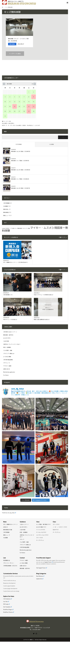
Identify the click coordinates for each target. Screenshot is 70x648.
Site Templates (6, 607)
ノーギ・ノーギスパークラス (60, 527)
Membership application (9, 372)
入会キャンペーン (24, 524)
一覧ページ (61, 237)
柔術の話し (6, 209)
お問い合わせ (6, 369)
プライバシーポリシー (8, 563)
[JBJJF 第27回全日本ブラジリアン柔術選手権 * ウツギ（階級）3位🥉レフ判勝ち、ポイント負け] (18, 414)
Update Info (39, 578)
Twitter (34, 633)
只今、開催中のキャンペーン (10, 524)
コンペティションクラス (42, 535)
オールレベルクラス (41, 532)
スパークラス (39, 537)
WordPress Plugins (7, 609)
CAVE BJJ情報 (18, 144)
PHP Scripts (5, 604)
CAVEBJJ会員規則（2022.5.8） (10, 565)
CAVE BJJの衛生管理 (8, 359)
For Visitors (6, 375)
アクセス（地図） (7, 366)
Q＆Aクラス (56, 529)
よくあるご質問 (7, 356)
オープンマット (40, 540)
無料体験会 (6, 212)
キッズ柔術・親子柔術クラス (43, 524)
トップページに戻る (15, 54)
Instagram (36, 633)
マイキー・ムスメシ (42, 227)
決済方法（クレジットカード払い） (12, 344)
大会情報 (51, 144)
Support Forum (47, 562)
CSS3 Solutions (6, 599)
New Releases (39, 576)
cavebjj (3, 228)
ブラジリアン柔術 (26, 228)
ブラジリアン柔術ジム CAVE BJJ (31, 639)
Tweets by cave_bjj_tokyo (8, 512)
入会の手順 (6, 341)
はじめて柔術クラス (41, 527)
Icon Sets (5, 601)
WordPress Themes (8, 612)
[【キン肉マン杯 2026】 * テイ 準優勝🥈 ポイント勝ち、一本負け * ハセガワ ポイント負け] (51, 447)
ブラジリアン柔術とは (8, 353)
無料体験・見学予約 (8, 335)
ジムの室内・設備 (7, 350)
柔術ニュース (6, 215)
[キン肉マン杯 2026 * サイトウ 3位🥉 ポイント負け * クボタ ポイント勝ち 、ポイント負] (18, 447)
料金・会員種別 (7, 347)
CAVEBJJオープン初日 (9, 228)
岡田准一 (59, 227)
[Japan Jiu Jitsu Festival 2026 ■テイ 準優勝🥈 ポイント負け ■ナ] (18, 481)
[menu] (67, 2)
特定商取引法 (6, 560)
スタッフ (22, 539)
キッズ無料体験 (18, 228)
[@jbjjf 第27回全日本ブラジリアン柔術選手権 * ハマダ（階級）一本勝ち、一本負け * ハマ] (51, 414)
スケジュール (6, 362)
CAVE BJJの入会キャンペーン (10, 332)
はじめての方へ (7, 338)
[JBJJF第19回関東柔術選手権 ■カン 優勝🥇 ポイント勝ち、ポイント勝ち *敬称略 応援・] (51, 481)
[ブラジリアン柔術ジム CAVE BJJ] (35, 621)
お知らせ (5, 527)
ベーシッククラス (40, 529)
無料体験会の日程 (7, 529)
